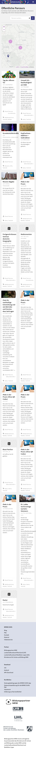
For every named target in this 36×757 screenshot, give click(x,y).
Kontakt (6, 635)
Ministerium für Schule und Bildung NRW (16, 657)
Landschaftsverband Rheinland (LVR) (15, 652)
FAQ (5, 633)
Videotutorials (8, 640)
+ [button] (4, 27)
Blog (5, 630)
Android (6, 670)
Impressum (7, 689)
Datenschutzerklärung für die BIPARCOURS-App (17, 686)
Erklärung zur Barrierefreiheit (12, 692)
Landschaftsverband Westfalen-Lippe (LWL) (17, 655)
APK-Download (8, 672)
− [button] (4, 29)
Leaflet (17, 67)
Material (6, 637)
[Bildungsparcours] (15, 2)
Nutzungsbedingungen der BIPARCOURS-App (17, 683)
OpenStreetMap (24, 67)
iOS (5, 668)
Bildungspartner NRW (10, 650)
